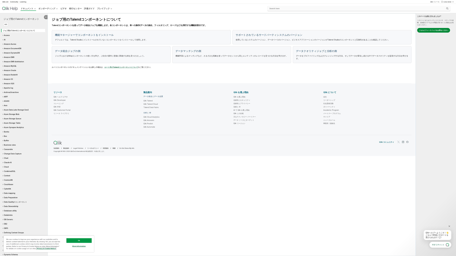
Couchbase (8, 184)
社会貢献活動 (328, 103)
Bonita (6, 132)
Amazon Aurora (10, 44)
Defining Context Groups (14, 233)
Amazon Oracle (10, 70)
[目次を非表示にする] (46, 17)
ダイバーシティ (329, 107)
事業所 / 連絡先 (329, 123)
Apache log (8, 88)
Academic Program (331, 110)
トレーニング (59, 103)
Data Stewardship (11, 206)
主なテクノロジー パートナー (244, 117)
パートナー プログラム (332, 113)
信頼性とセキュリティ (241, 100)
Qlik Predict (148, 124)
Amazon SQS (9, 83)
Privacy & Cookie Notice (46, 248)
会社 (325, 97)
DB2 (5, 224)
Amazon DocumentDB (12, 48)
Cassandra (8, 149)
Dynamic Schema (11, 255)
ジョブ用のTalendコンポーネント (21, 19)
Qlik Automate (149, 127)
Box (5, 136)
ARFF (6, 97)
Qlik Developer (60, 100)
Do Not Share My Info (126, 148)
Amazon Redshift (10, 75)
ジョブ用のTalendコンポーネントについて (19, 31)
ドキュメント (27, 8)
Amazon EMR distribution (14, 62)
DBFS (6, 228)
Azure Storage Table (12, 123)
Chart (6, 158)
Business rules (10, 145)
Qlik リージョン (239, 123)
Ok (79, 240)
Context (7, 176)
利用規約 (106, 148)
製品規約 (66, 148)
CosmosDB (8, 180)
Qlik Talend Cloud (150, 104)
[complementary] (436, 134)
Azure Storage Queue (12, 119)
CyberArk (7, 189)
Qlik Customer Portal (62, 110)
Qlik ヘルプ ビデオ (61, 97)
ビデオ (63, 8)
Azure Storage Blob (11, 114)
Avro (5, 105)
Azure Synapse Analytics (14, 127)
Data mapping (9, 193)
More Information (79, 246)
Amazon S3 (8, 79)
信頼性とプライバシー (241, 103)
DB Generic (8, 219)
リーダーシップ (329, 100)
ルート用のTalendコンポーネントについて (121, 67)
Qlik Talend (148, 101)
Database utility (10, 211)
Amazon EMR (9, 57)
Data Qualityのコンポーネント (15, 202)
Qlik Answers (148, 120)
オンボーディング (46, 8)
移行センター (75, 8)
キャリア (326, 117)
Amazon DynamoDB (12, 53)
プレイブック (103, 8)
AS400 (6, 101)
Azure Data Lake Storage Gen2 (16, 110)
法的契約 (56, 148)
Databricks (8, 215)
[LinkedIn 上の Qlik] (403, 142)
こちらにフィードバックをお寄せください (433, 30)
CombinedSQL (9, 171)
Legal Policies (78, 148)
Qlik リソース (434, 2)
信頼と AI (236, 107)
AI (4, 40)
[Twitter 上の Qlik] (398, 142)
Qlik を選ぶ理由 (239, 97)
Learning (23, 2)
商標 (114, 148)
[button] (447, 8)
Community (14, 2)
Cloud (6, 167)
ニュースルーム (329, 120)
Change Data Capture (12, 154)
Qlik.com (5, 2)
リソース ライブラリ (61, 113)
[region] (49, 243)
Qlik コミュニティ (386, 142)
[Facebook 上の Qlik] (407, 142)
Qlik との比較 (238, 113)
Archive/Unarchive (11, 92)
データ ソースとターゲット (243, 120)
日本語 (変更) (448, 2)
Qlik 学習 (57, 107)
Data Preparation (11, 198)
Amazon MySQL (10, 66)
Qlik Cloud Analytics (151, 117)
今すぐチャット (438, 245)
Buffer (6, 140)
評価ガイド (89, 8)
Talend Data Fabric (151, 107)
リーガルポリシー (93, 148)
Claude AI (8, 162)
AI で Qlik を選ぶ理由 (241, 110)
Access (7, 35)
